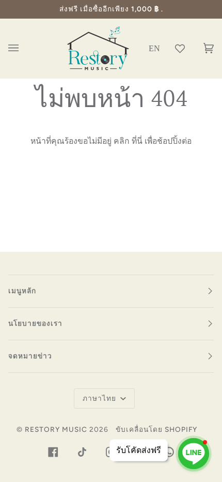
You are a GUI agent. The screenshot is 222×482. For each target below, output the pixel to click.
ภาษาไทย (100, 398)
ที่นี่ (137, 141)
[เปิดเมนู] (23, 48)
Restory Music (56, 429)
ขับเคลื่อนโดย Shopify (156, 429)
